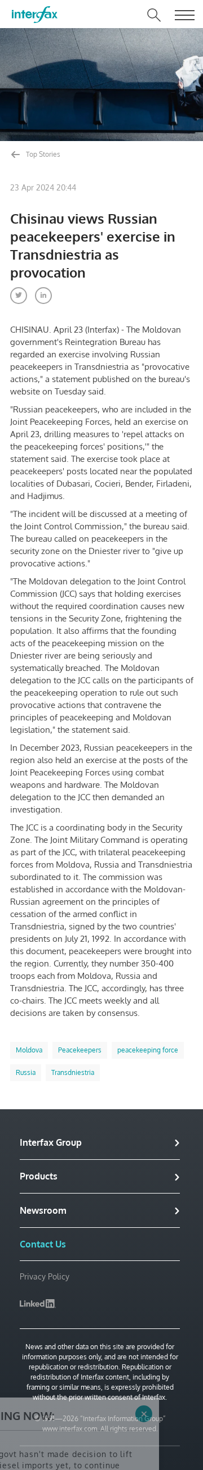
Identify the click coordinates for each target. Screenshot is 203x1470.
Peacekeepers (80, 1050)
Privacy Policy (44, 1276)
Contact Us (43, 1244)
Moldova (29, 1050)
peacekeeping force (147, 1050)
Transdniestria (72, 1072)
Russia (26, 1072)
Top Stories (42, 154)
